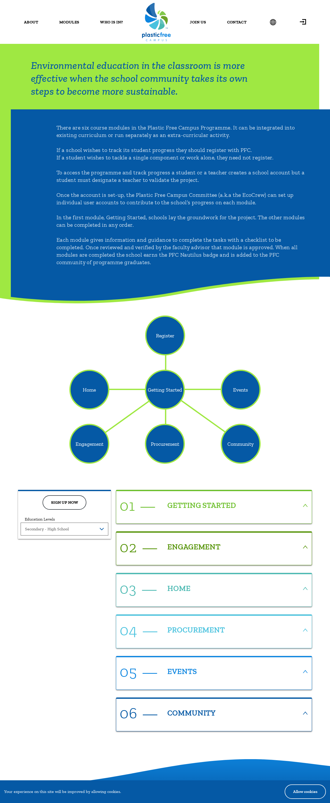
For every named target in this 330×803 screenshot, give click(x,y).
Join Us (198, 22)
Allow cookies (305, 791)
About (31, 22)
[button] (303, 22)
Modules (69, 22)
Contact (236, 22)
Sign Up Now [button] (64, 502)
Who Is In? (111, 22)
